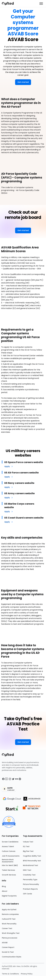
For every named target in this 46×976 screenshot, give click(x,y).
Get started (23, 82)
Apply (7, 466)
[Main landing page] (9, 3)
